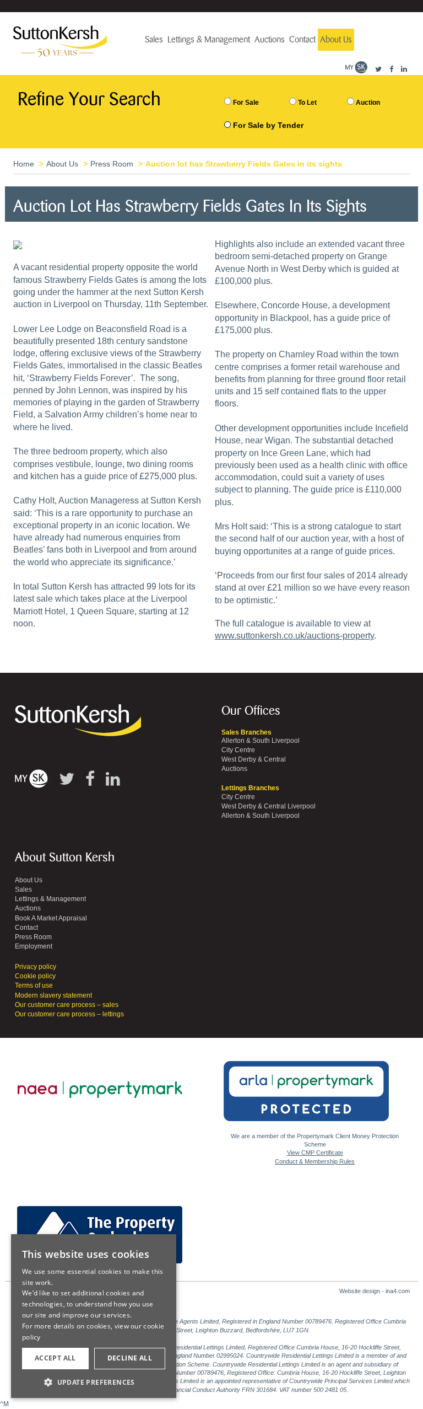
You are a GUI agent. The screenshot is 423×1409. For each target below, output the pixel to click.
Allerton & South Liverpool (260, 740)
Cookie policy (35, 976)
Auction (367, 102)
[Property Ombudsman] (99, 1228)
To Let (306, 102)
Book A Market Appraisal (51, 918)
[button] (93, 1381)
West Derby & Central (253, 759)
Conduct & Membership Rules (315, 1161)
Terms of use (34, 985)
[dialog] (93, 1316)
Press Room (111, 163)
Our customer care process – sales (66, 1005)
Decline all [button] (129, 1358)
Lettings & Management (208, 39)
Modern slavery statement (53, 995)
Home (23, 163)
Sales (154, 39)
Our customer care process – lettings (69, 1014)
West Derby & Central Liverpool (268, 806)
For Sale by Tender (268, 125)
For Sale (245, 102)
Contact (302, 39)
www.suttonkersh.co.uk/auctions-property (294, 635)
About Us (336, 39)
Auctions (269, 39)
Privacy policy (35, 967)
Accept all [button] (55, 1358)
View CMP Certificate (315, 1152)
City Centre (238, 750)
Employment (33, 946)
